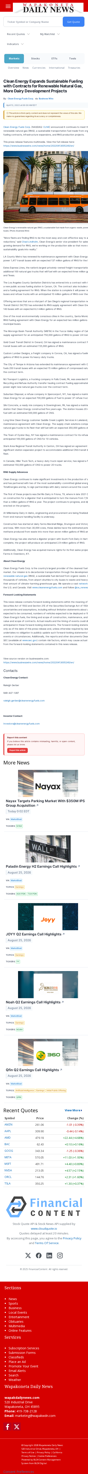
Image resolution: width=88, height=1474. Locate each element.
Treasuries (74, 67)
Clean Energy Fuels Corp (16, 127)
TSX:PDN (32, 893)
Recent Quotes (16, 34)
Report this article (17, 750)
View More (72, 1110)
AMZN (8, 1124)
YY (17, 961)
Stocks (35, 58)
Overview (13, 67)
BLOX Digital (40, 1463)
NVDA (8, 1170)
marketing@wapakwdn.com (35, 1415)
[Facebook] (38, 1256)
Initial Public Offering (56, 1090)
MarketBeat (16, 819)
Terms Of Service (47, 1243)
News (26, 67)
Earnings (20, 887)
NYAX (19, 826)
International (57, 67)
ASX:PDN (20, 893)
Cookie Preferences (47, 1456)
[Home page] (48, 7)
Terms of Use (27, 1452)
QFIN (18, 1097)
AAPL (8, 1131)
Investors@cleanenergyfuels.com (21, 723)
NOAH (19, 1029)
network (83, 583)
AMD (8, 1138)
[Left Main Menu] (8, 6)
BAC (7, 1144)
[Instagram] (60, 1256)
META (8, 1157)
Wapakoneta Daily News (51, 1445)
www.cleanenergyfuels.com (47, 587)
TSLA (8, 1183)
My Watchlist (47, 34)
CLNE (46, 127)
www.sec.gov (29, 640)
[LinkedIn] (49, 1256)
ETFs (54, 58)
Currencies (38, 67)
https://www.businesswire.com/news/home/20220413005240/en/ (38, 145)
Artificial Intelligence (25, 1090)
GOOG (9, 1151)
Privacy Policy (72, 1238)
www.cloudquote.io (44, 1228)
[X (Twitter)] (28, 1256)
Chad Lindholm (30, 241)
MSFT (8, 1164)
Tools (72, 58)
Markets (14, 58)
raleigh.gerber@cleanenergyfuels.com (24, 700)
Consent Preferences (18, 1471)
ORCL (8, 1177)
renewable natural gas (15, 576)
